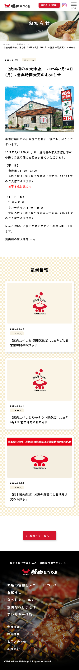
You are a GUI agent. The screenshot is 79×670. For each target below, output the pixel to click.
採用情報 (13, 634)
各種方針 (13, 649)
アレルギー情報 (19, 614)
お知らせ (14, 592)
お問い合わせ (16, 641)
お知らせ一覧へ (39, 536)
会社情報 (13, 627)
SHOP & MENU (49, 5)
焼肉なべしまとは (21, 607)
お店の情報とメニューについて (32, 585)
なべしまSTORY (20, 599)
